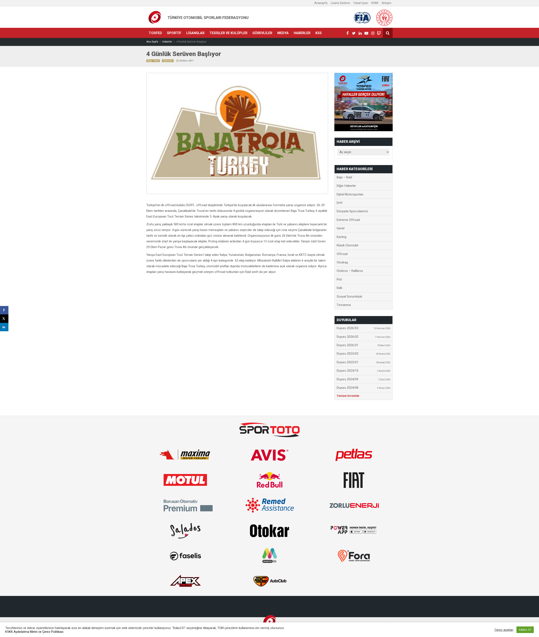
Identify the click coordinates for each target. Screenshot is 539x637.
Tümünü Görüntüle (348, 395)
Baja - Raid (153, 60)
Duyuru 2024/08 (364, 388)
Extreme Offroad (348, 220)
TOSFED (155, 33)
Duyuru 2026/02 (364, 337)
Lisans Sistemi (340, 3)
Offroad (342, 254)
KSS (318, 33)
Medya (283, 33)
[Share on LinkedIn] (4, 327)
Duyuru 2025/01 (364, 362)
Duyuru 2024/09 (364, 379)
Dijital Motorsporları (350, 194)
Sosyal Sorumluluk (349, 296)
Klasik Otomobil (347, 245)
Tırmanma (344, 305)
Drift (340, 203)
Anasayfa (320, 3)
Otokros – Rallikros (350, 271)
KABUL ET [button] (525, 629)
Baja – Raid (344, 177)
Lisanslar (195, 33)
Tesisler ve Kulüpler (228, 33)
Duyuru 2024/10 (364, 371)
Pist (339, 279)
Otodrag (342, 262)
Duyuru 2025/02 (364, 353)
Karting (341, 237)
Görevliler (262, 33)
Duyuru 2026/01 (364, 345)
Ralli (339, 288)
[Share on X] (4, 318)
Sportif (174, 33)
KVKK (374, 3)
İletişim (386, 3)
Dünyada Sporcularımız (352, 211)
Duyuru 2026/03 (364, 328)
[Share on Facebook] (4, 310)
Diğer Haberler (346, 186)
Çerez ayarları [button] (504, 630)
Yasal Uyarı (360, 3)
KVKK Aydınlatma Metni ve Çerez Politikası (34, 632)
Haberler (302, 33)
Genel (340, 228)
